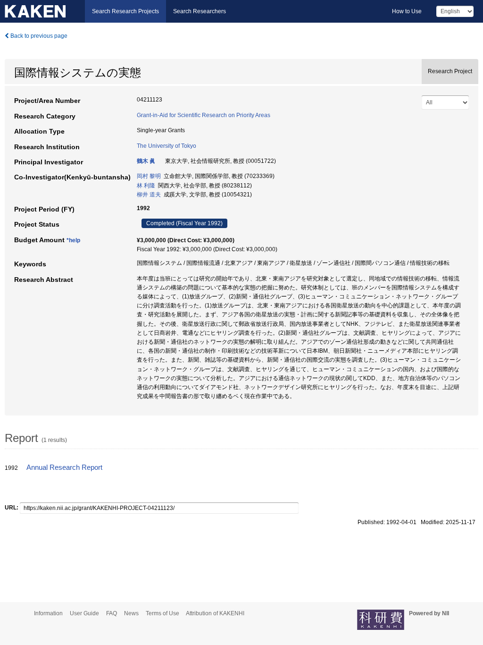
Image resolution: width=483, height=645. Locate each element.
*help (73, 240)
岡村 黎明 (149, 176)
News (131, 613)
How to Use (407, 11)
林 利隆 (146, 185)
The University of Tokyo (166, 146)
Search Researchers (199, 11)
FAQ (111, 613)
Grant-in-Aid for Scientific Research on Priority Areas (203, 115)
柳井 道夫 (149, 194)
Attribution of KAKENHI (215, 613)
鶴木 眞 (146, 161)
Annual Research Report (64, 467)
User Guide (84, 613)
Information (48, 613)
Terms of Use (162, 613)
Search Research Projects (125, 11)
